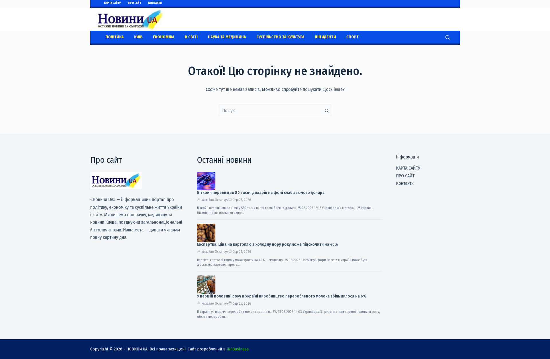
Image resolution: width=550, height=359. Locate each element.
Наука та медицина (227, 37)
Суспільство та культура (280, 37)
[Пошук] (447, 37)
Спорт (352, 37)
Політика (114, 37)
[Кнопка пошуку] (326, 110)
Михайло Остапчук (214, 200)
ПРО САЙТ (134, 3)
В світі (191, 37)
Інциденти (325, 37)
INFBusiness (238, 349)
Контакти (155, 3)
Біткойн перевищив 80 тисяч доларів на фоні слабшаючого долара (261, 192)
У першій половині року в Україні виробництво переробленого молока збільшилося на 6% (281, 296)
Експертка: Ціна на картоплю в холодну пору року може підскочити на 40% (267, 244)
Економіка (163, 37)
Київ (138, 37)
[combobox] (269, 110)
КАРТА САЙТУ (112, 3)
